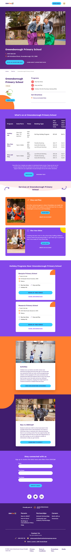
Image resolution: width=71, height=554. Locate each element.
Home (7, 71)
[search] (25, 541)
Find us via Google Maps (39, 98)
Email (19, 463)
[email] (28, 538)
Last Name (21, 477)
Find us (22, 281)
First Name (21, 470)
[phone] (15, 538)
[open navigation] (64, 3)
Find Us (13, 71)
